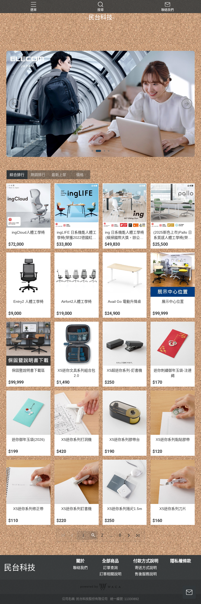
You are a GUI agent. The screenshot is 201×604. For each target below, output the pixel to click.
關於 (80, 561)
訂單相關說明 (110, 574)
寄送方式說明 (146, 567)
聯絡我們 (80, 567)
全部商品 (110, 561)
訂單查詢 (110, 567)
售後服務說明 (146, 574)
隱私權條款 (180, 561)
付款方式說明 (145, 561)
